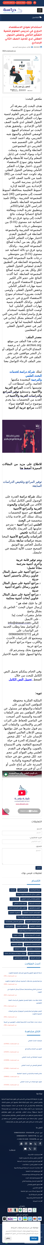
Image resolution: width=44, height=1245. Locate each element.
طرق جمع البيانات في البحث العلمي (31, 1082)
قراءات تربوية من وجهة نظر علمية (15, 953)
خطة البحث (14, 899)
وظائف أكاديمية (16, 944)
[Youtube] (21, 1143)
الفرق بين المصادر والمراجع (33, 1049)
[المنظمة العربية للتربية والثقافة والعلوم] (20, 1210)
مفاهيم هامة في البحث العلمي (30, 899)
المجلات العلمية (35, 926)
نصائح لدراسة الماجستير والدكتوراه (29, 931)
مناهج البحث (9, 926)
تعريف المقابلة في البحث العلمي (32, 1057)
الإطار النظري (23, 890)
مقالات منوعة (17, 935)
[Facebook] (40, 1143)
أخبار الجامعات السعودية (32, 944)
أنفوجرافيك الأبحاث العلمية (31, 912)
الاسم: (39, 829)
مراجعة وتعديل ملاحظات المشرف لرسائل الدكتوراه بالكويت (23, 981)
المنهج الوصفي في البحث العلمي (31, 1065)
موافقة (34, 1238)
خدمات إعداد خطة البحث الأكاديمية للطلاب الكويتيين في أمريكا (23, 1022)
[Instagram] (26, 1143)
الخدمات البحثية (35, 958)
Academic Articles (34, 953)
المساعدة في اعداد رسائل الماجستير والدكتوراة (26, 940)
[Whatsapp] (35, 1149)
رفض (8, 1238)
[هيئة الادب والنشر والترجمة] (13, 1210)
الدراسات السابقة (34, 903)
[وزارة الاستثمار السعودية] (34, 1210)
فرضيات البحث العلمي (35, 1041)
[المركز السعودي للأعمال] (30, 1210)
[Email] (25, 1149)
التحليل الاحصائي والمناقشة (14, 922)
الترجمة (13, 890)
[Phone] (30, 1149)
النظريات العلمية (15, 912)
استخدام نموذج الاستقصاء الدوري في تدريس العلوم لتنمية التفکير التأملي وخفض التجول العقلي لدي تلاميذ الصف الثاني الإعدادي (23, 35)
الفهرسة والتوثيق (34, 908)
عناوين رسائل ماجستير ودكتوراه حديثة (28, 894)
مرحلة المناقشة (35, 890)
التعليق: (39, 846)
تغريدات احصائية (20, 949)
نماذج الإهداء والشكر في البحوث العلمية (29, 1073)
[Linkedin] (31, 1143)
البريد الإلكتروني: (36, 838)
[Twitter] (35, 1143)
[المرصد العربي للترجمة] (25, 1210)
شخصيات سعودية (34, 949)
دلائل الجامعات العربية (33, 922)
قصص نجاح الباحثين (21, 958)
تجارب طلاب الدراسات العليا (17, 908)
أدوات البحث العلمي (20, 903)
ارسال (38, 868)
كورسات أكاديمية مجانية (33, 935)
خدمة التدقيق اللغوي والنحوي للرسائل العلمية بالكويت (25, 973)
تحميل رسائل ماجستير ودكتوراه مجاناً (29, 917)
